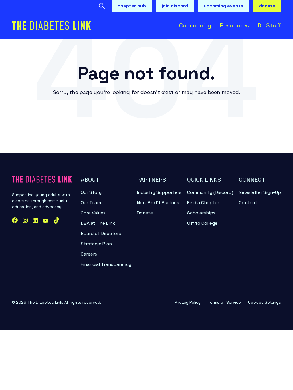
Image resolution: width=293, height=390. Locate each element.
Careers (89, 254)
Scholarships (201, 213)
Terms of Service (224, 302)
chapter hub (132, 6)
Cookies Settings (264, 302)
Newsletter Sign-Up (260, 192)
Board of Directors (101, 233)
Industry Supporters (159, 192)
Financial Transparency (106, 264)
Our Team (91, 203)
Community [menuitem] (195, 25)
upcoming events (223, 6)
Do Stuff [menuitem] (269, 25)
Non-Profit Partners (159, 203)
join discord (175, 6)
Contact (248, 203)
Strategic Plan (96, 244)
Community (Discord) (210, 192)
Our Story (91, 192)
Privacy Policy (188, 302)
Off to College (202, 223)
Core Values (93, 213)
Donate (145, 213)
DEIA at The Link (98, 223)
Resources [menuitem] (234, 25)
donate (267, 6)
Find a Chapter (203, 203)
